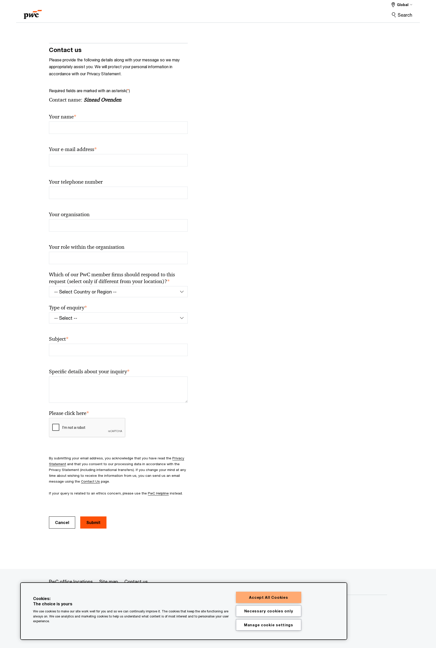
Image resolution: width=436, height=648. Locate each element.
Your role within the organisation (86, 247)
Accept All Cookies (268, 597)
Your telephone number (76, 182)
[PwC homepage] (33, 13)
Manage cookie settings (268, 625)
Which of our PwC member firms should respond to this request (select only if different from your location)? (112, 278)
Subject (59, 339)
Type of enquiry (68, 307)
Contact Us (90, 481)
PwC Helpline (158, 493)
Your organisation (69, 214)
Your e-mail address (73, 149)
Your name (62, 116)
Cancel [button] (62, 522)
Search (405, 15)
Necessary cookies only (268, 611)
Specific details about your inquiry (89, 371)
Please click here (69, 413)
